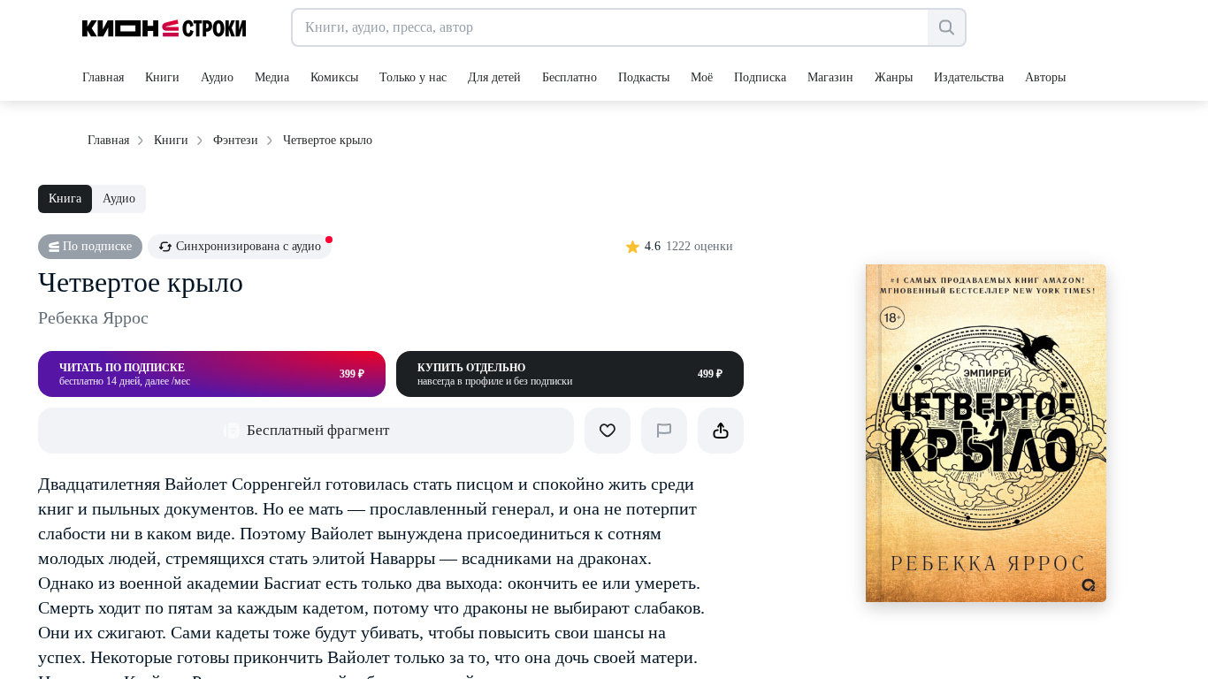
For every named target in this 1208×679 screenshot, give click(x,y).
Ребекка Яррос (93, 317)
